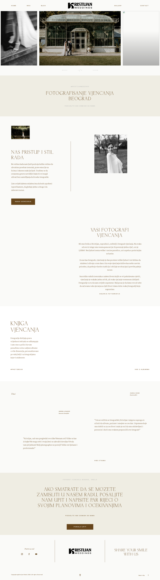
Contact (144, 5)
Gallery (118, 5)
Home (13, 5)
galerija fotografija (109, 294)
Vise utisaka (100, 460)
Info (29, 5)
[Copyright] (80, 575)
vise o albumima (142, 369)
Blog (43, 5)
